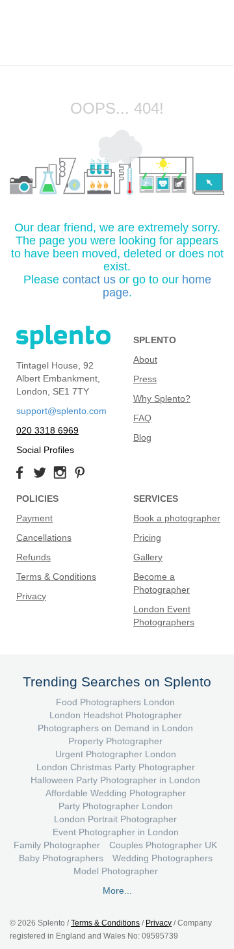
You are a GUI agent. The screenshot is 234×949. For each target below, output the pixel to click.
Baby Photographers (61, 858)
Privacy (31, 596)
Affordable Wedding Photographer (116, 793)
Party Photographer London (115, 806)
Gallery (147, 557)
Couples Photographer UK (163, 845)
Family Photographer (57, 845)
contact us (89, 279)
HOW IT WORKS (197, 76)
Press (145, 379)
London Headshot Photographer (115, 715)
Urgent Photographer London (115, 754)
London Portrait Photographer (115, 819)
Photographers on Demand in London (115, 728)
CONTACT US (191, 15)
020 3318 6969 (47, 430)
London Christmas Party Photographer (115, 767)
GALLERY (26, 76)
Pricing (147, 537)
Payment (34, 518)
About (145, 359)
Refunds (33, 557)
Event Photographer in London (116, 832)
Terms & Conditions (56, 576)
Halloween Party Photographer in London (115, 780)
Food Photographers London (115, 702)
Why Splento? (161, 398)
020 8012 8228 (191, 41)
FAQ (142, 418)
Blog (142, 437)
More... (117, 890)
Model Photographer (115, 871)
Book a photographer (176, 518)
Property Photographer (115, 741)
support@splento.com (61, 411)
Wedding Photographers (162, 858)
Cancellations (44, 537)
